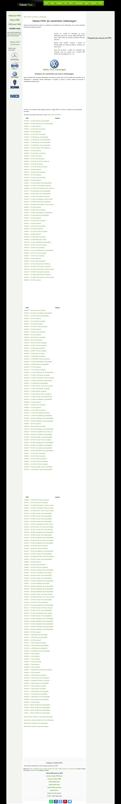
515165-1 (26, 694)
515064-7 (26, 669)
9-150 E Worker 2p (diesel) (38, 688)
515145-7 (26, 599)
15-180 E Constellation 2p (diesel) (40, 272)
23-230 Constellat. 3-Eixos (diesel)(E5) (41, 467)
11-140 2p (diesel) (36, 131)
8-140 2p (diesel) (35, 672)
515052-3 (26, 632)
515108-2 (26, 356)
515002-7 (26, 129)
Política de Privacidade (54, 793)
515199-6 (26, 629)
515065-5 (26, 680)
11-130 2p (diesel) (36, 126)
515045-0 (26, 351)
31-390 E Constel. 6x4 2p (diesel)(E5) (41, 616)
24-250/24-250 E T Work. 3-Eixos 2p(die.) (42, 510)
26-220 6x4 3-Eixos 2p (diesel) (39, 545)
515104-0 (26, 602)
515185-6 (26, 696)
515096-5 (26, 464)
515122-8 (26, 554)
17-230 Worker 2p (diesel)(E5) (39, 383)
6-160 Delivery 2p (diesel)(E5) (39, 648)
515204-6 (26, 193)
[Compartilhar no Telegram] (70, 801)
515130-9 (26, 645)
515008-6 (26, 158)
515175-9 (26, 242)
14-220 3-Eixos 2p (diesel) (38, 261)
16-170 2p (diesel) (36, 318)
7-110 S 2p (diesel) (36, 661)
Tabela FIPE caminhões (54, 114)
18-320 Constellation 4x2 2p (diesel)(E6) (42, 429)
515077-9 (26, 369)
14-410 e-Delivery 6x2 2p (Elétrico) (40, 264)
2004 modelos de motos (51, 768)
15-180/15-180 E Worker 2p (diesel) (41, 274)
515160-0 (26, 467)
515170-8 (26, 618)
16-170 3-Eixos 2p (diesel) (38, 321)
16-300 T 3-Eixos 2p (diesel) (39, 351)
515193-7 (26, 551)
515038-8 (26, 334)
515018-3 (26, 223)
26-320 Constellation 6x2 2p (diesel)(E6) (42, 570)
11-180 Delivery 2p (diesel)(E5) (39, 137)
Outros (71, 3)
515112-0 (26, 508)
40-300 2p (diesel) (36, 640)
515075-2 (26, 277)
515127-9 (26, 686)
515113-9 (26, 342)
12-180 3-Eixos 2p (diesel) (38, 172)
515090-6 (26, 545)
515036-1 (26, 329)
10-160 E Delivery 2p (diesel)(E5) (40, 121)
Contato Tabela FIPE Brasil (54, 776)
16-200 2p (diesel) (36, 329)
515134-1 (26, 313)
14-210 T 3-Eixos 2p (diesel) (39, 253)
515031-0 (26, 321)
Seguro (86, 3)
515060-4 (26, 672)
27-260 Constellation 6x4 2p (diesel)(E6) (42, 580)
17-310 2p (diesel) (36, 407)
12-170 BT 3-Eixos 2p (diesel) (39, 166)
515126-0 (26, 678)
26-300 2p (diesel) (36, 562)
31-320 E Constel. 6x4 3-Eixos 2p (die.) (42, 607)
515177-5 (26, 705)
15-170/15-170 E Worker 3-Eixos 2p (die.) (42, 269)
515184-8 (26, 651)
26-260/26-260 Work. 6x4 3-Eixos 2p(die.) (42, 556)
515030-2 (26, 318)
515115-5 (26, 272)
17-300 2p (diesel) (36, 402)
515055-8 (26, 656)
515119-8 (26, 529)
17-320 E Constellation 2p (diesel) (40, 413)
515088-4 (26, 407)
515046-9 (26, 353)
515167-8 (26, 648)
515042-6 (26, 340)
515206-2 (26, 450)
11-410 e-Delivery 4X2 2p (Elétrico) (40, 148)
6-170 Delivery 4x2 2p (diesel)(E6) (40, 651)
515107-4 (26, 642)
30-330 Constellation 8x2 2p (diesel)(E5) (42, 589)
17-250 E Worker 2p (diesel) (38, 391)
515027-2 (26, 255)
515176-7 (26, 637)
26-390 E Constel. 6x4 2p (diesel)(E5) (41, 575)
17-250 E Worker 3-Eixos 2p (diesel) (41, 394)
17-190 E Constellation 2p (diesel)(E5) (41, 361)
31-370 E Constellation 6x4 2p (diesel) (41, 613)
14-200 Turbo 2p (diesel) (37, 247)
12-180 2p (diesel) (36, 169)
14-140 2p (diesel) (36, 218)
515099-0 (26, 500)
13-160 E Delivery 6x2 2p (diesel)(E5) (41, 183)
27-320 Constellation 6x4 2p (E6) (40, 583)
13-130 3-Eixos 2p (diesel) (38, 177)
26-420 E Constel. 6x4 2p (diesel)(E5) (41, 578)
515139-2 (26, 445)
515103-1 (26, 597)
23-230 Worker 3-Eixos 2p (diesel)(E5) (41, 469)
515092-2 (26, 567)
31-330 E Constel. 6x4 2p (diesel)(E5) (41, 610)
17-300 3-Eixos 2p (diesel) (38, 404)
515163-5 (26, 589)
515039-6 (26, 337)
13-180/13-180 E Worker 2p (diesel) (41, 201)
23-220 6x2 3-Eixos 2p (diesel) (39, 464)
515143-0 (26, 559)
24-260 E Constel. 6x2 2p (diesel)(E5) (41, 513)
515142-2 (26, 535)
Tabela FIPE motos (54, 784)
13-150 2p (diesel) (36, 180)
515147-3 (26, 616)
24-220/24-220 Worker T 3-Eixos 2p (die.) (42, 505)
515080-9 (26, 402)
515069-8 (26, 188)
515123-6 (26, 594)
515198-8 (26, 621)
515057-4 (26, 661)
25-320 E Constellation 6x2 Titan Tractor (42, 524)
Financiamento (78, 3)
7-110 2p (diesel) (35, 659)
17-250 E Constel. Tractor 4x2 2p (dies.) (42, 386)
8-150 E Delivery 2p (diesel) (38, 675)
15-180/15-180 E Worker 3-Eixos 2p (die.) (42, 277)
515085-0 (26, 210)
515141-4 (26, 516)
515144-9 (26, 575)
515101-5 (26, 391)
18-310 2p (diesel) (36, 423)
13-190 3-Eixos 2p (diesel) (38, 210)
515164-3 (26, 527)
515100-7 (26, 548)
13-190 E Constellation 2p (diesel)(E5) (41, 212)
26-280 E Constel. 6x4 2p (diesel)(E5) (41, 559)
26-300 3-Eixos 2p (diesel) (38, 564)
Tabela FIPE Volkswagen (54, 69)
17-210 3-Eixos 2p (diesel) (38, 369)
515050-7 (26, 505)
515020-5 (26, 228)
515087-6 (26, 310)
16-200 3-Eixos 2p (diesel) (38, 332)
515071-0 (26, 204)
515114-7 (26, 196)
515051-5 (26, 510)
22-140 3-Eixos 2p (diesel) (38, 453)
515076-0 (26, 367)
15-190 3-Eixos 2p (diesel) (38, 310)
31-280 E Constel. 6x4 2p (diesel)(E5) (41, 599)
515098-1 (26, 659)
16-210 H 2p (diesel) (36, 340)
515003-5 (26, 131)
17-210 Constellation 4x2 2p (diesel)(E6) (42, 372)
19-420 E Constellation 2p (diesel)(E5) (41, 448)
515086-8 (26, 280)
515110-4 (26, 431)
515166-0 (26, 137)
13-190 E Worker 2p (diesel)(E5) (40, 215)
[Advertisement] (14, 126)
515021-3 (26, 231)
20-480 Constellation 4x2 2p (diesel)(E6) (42, 450)
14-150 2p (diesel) (36, 223)
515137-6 (26, 415)
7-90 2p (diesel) (35, 664)
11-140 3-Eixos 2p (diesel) (38, 134)
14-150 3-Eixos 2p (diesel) (38, 226)
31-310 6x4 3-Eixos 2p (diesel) (39, 602)
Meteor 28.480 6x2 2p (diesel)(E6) (40, 707)
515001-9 (26, 126)
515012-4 (26, 169)
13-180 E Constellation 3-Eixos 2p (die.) (42, 199)
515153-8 (26, 537)
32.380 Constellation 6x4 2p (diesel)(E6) (42, 621)
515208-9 (26, 239)
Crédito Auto (13, 34)
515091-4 (26, 556)
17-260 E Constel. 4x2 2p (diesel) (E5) (41, 396)
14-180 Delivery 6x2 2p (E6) (38, 239)
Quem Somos (54, 790)
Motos (52, 3)
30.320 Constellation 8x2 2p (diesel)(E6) (42, 591)
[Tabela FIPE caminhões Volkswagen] (54, 64)
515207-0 (26, 624)
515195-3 (26, 580)
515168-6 (26, 699)
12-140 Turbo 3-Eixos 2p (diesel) (40, 161)
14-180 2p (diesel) (36, 234)
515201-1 (26, 713)
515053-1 (26, 640)
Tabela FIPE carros (54, 781)
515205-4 (26, 145)
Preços (100, 3)
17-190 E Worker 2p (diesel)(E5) (40, 364)
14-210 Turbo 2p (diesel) (37, 255)
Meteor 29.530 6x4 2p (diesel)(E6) (40, 713)
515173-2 (26, 396)
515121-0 (26, 524)
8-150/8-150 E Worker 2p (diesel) (40, 680)
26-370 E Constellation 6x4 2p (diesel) (41, 572)
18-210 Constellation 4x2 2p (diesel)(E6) (42, 418)
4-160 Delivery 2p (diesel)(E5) (39, 637)
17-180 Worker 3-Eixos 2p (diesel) (40, 359)
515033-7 (26, 326)
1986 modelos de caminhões (67, 768)
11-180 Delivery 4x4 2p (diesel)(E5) (40, 142)
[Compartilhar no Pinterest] (65, 801)
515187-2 (26, 250)
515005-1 (26, 150)
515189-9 (26, 418)
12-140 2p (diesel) (36, 150)
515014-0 (26, 175)
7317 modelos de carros (36, 768)
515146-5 (26, 610)
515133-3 (26, 212)
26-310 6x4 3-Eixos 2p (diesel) (39, 567)
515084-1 (26, 207)
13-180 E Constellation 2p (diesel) (40, 196)
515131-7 (26, 691)
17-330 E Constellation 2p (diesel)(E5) (41, 415)
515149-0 (26, 215)
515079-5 (26, 377)
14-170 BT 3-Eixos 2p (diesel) (39, 231)
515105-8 (26, 688)
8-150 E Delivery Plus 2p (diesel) (40, 678)
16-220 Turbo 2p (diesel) (37, 348)
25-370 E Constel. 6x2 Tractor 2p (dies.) (42, 529)
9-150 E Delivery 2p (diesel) (38, 686)
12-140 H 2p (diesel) (36, 156)
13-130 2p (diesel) (36, 175)
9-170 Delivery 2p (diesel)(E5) (39, 694)
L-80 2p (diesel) (35, 702)
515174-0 (26, 513)
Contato (72, 54)
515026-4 (26, 253)
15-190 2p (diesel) (36, 280)
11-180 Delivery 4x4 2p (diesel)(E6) (40, 145)
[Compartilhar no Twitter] (60, 801)
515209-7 (26, 583)
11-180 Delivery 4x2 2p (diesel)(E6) (40, 139)
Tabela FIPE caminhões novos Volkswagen (36, 723)
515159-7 (26, 380)
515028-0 (26, 258)
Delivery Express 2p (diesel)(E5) (40, 699)
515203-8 (26, 532)
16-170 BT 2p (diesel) (37, 324)
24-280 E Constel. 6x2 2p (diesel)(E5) (41, 516)
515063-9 (26, 702)
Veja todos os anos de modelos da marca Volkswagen (39, 720)
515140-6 (26, 521)
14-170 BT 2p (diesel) (37, 228)
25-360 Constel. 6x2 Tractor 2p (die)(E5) (42, 527)
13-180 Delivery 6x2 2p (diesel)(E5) (40, 191)
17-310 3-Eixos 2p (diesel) (38, 410)
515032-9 (26, 324)
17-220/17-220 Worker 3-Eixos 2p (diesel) (42, 377)
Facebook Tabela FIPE (54, 779)
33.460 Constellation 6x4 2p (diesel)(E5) (42, 626)
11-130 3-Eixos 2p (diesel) (38, 129)
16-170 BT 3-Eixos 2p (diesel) (39, 326)
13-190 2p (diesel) (36, 207)
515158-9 (26, 123)
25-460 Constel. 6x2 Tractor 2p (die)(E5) (42, 540)
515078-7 (26, 375)
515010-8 (26, 164)
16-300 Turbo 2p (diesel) (37, 353)
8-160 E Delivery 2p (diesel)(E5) (40, 683)
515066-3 (26, 180)
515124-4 (26, 413)
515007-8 (26, 156)
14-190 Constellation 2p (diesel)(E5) (41, 242)
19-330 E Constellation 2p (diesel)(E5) (41, 434)
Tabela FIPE (34, 770)
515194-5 (26, 570)
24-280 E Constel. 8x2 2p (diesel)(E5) (41, 519)
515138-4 (26, 434)
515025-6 (26, 247)
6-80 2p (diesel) (35, 653)
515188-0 (26, 372)
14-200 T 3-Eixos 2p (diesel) (39, 245)
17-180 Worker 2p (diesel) (38, 356)
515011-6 (26, 166)
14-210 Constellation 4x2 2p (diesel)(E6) (42, 250)
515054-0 (26, 653)
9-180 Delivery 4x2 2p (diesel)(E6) (40, 696)
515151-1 (26, 316)
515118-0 (26, 439)
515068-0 (26, 185)
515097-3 (26, 502)
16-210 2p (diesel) (36, 334)
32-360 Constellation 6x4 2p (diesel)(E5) (42, 618)
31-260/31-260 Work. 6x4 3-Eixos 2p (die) (42, 597)
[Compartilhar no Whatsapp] (51, 801)
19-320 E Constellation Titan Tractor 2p (42, 431)
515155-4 (26, 578)
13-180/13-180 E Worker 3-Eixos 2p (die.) (42, 204)
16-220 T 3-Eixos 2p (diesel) (39, 345)
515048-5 (26, 456)
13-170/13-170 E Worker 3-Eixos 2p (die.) (42, 188)
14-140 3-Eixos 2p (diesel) (38, 220)
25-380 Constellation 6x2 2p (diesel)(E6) (42, 532)
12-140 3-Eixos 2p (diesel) (38, 153)
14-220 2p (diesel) (36, 258)
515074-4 (26, 274)
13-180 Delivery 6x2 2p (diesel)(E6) (40, 193)
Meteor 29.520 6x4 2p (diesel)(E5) (40, 710)
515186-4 (26, 139)
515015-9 (26, 177)
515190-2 (26, 421)
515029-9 (26, 261)
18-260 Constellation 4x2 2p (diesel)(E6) (42, 421)
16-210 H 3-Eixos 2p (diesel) (39, 342)
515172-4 (26, 191)
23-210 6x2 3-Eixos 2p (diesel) (39, 461)
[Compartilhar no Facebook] (56, 801)
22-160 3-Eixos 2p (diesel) (38, 456)
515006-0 (26, 153)
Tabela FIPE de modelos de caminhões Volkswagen (38, 716)
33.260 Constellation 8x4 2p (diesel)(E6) (42, 624)
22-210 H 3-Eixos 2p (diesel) (39, 458)
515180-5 (26, 142)
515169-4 (26, 634)
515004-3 (26, 134)
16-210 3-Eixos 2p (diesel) (38, 337)
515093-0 (26, 423)
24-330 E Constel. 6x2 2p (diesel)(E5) (41, 521)
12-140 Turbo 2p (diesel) (37, 158)
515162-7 (26, 183)
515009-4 (26, 161)
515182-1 (26, 148)
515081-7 (26, 404)
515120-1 (26, 613)
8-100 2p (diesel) (35, 667)
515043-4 (26, 345)
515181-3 (26, 540)
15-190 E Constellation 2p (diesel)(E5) (41, 313)
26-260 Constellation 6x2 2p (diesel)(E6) (42, 551)
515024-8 (26, 245)
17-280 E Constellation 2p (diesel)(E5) (41, 399)
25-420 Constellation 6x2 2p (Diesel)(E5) (42, 537)
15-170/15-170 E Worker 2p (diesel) (41, 266)
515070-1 (26, 201)
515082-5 (26, 562)
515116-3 (26, 199)
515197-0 (26, 605)
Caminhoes (59, 3)
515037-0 (26, 332)
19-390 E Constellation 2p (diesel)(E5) (41, 445)
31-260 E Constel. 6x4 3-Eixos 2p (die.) (42, 594)
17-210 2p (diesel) (36, 367)
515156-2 (26, 383)
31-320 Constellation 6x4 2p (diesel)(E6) (42, 605)
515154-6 (26, 448)
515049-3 (26, 458)
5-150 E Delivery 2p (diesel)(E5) (40, 645)
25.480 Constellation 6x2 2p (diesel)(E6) (42, 543)
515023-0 (26, 237)
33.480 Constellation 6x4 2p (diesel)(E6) (42, 629)
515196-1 (26, 591)
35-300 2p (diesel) (36, 632)
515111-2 (26, 388)
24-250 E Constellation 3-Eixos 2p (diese (42, 508)
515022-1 (26, 234)
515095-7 (26, 461)
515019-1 (26, 226)
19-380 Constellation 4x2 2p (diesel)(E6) (42, 442)
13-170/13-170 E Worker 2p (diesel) (41, 185)
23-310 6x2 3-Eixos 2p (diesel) (39, 502)
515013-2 (26, 172)
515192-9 (26, 543)
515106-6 (26, 675)
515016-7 (26, 218)
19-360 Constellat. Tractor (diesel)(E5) (41, 437)
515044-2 (26, 348)
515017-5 (26, 220)
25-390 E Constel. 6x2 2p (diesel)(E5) (41, 535)
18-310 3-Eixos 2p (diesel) (38, 426)
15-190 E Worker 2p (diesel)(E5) (40, 316)
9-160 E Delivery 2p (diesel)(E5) (40, 691)
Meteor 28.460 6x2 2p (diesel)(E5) (40, 705)
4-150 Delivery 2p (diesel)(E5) (39, 634)
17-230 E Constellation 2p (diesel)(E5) (41, 380)
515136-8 (26, 399)
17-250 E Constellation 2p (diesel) (40, 388)
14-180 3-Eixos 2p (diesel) (38, 237)
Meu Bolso (93, 3)
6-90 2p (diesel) (35, 656)
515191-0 (26, 429)
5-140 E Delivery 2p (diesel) (38, 642)
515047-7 (26, 453)
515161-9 (26, 437)
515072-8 (26, 266)
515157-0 (26, 469)
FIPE (66, 3)
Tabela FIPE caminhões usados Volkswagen (36, 726)
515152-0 (26, 519)
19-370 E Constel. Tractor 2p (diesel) (41, 439)
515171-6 (26, 586)
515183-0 (26, 264)
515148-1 (26, 364)
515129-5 (26, 386)
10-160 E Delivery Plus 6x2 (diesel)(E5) (42, 123)
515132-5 (26, 683)
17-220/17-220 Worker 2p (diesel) (40, 375)
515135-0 (26, 361)
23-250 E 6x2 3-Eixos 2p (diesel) (40, 500)
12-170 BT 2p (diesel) (37, 164)
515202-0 (26, 442)
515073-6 (26, 269)
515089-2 (26, 410)
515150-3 (26, 121)
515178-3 (26, 710)
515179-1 (26, 626)
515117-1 (26, 607)
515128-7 (26, 572)
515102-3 (26, 394)
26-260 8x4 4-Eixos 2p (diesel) (39, 548)
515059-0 (26, 667)
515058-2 (26, 664)
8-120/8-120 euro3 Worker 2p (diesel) (41, 669)
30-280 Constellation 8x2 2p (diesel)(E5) (42, 586)
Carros (46, 3)
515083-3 (26, 564)
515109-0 (26, 359)
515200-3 (26, 707)
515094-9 (26, 426)
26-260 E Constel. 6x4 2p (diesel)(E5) (41, 554)
